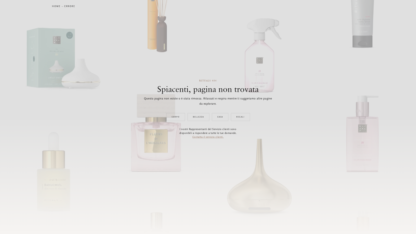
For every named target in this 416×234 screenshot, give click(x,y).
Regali (240, 117)
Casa (220, 117)
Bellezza (198, 117)
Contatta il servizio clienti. (208, 137)
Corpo (176, 117)
